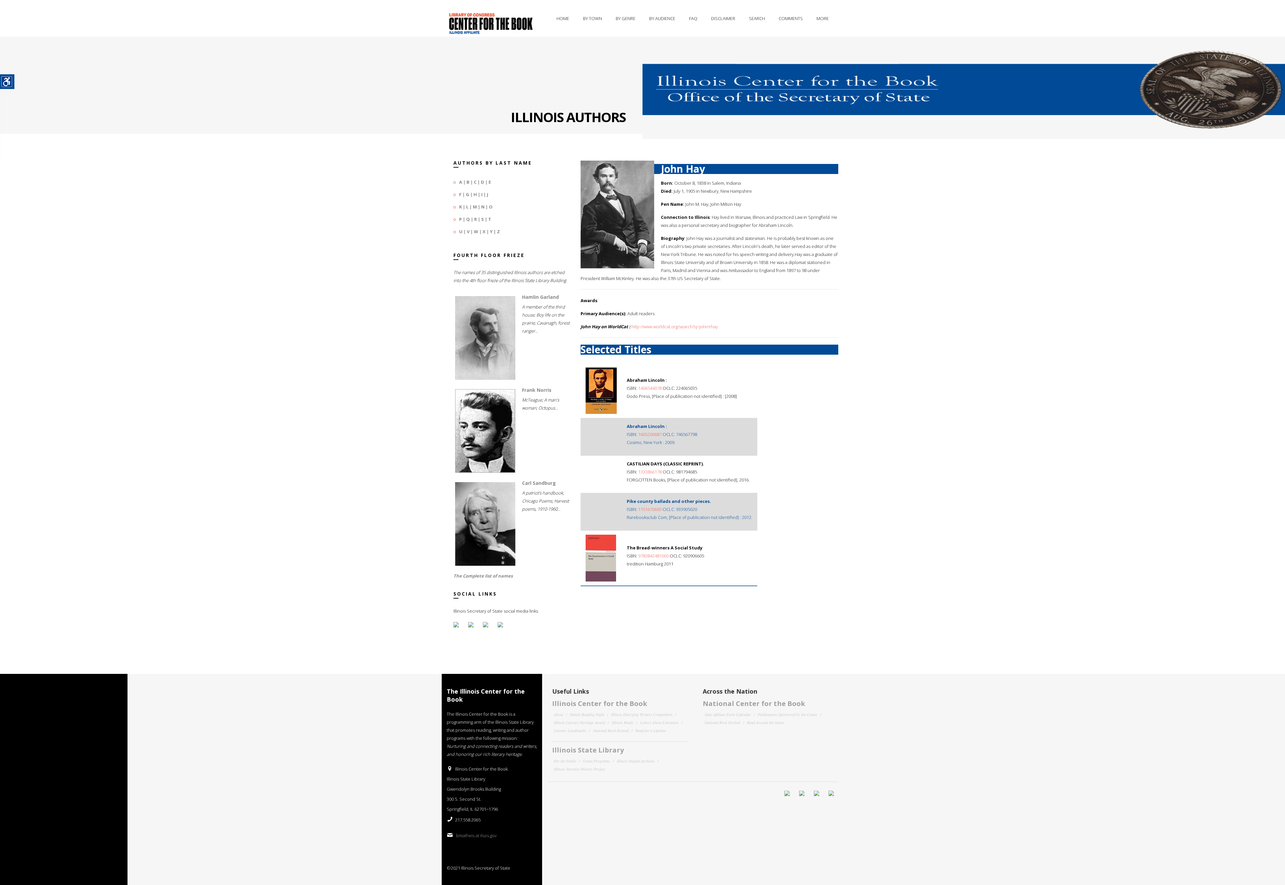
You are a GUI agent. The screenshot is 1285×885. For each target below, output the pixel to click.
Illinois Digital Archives (636, 761)
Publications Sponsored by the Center (788, 714)
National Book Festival (611, 730)
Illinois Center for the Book (599, 703)
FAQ (693, 18)
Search (757, 18)
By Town (592, 18)
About (558, 714)
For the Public (565, 761)
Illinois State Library (588, 750)
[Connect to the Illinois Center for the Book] (963, 83)
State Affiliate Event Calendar (727, 714)
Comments (791, 18)
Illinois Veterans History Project (579, 769)
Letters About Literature (659, 722)
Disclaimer (723, 18)
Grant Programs (596, 761)
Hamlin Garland (540, 297)
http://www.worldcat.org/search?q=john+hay (674, 327)
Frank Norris (536, 390)
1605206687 (650, 434)
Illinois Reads (622, 722)
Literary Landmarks (570, 730)
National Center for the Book (754, 703)
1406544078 (650, 388)
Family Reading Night (587, 714)
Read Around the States (765, 722)
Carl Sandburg (539, 483)
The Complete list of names (483, 576)
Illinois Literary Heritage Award (579, 722)
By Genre (625, 18)
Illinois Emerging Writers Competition (641, 714)
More (823, 18)
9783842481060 (653, 556)
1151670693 (650, 509)
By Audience (662, 18)
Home (562, 18)
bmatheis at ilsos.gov (476, 835)
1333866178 (650, 472)
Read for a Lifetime (650, 730)
